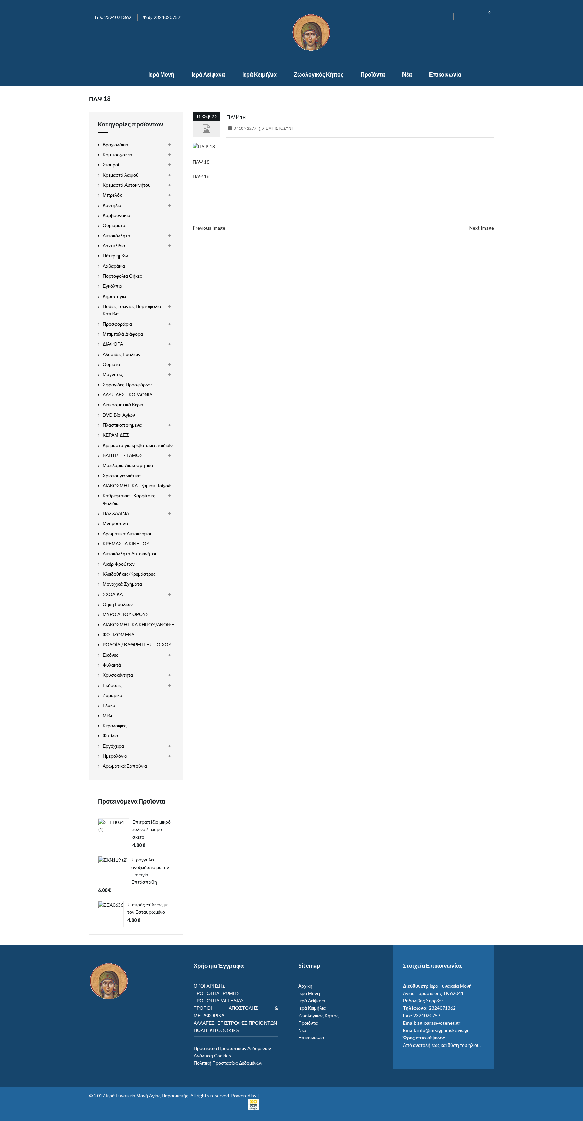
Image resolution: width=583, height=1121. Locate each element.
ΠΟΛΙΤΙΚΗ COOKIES (216, 1030)
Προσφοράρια (117, 324)
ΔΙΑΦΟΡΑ (113, 344)
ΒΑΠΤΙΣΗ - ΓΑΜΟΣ (123, 455)
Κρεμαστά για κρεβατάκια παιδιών (138, 445)
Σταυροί (111, 165)
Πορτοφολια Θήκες (122, 276)
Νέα (407, 74)
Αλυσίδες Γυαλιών (121, 354)
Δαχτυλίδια (114, 245)
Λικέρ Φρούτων (119, 564)
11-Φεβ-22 (206, 116)
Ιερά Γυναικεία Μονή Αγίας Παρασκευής (147, 1095)
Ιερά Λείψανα (208, 74)
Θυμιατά (111, 364)
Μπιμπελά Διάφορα (123, 334)
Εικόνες (110, 655)
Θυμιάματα (114, 225)
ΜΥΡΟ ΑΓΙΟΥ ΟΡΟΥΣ (126, 614)
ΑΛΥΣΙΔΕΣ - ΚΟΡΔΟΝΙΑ (127, 394)
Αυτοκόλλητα (116, 235)
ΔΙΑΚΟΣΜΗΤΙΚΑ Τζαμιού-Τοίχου (137, 485)
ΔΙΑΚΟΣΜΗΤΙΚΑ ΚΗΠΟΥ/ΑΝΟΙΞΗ (139, 624)
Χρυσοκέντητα (118, 675)
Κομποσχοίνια (117, 154)
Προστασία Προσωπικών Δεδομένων (232, 1048)
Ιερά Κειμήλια (259, 74)
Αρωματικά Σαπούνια (125, 766)
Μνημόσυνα (115, 523)
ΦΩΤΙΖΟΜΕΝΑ (118, 634)
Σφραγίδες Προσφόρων (127, 384)
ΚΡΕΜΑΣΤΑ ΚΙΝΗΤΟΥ (126, 543)
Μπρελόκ (112, 195)
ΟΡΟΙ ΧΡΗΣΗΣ (209, 986)
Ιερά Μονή (161, 74)
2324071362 (442, 1008)
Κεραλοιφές (115, 725)
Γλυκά (109, 705)
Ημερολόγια (115, 756)
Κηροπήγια (114, 296)
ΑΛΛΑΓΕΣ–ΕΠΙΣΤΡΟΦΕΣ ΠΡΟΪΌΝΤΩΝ (235, 1023)
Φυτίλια (110, 735)
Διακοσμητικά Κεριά (123, 404)
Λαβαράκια (114, 266)
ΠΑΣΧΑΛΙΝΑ (116, 513)
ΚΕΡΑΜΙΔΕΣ (116, 435)
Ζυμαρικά (112, 695)
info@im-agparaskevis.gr (443, 1030)
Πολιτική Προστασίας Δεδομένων (228, 1063)
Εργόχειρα (113, 746)
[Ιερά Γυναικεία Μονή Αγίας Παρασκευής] (312, 32)
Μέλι (107, 715)
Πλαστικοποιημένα (122, 425)
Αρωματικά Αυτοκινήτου (128, 533)
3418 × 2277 (245, 128)
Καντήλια (112, 205)
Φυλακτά (112, 665)
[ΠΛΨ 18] (204, 146)
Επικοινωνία (445, 74)
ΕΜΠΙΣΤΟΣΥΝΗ (280, 128)
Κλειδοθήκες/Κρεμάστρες (129, 574)
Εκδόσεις (112, 685)
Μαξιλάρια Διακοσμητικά (128, 465)
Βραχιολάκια (115, 144)
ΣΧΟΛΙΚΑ (113, 594)
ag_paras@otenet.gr (438, 1023)
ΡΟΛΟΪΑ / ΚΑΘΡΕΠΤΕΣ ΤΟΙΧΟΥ (137, 644)
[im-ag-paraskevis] (126, 74)
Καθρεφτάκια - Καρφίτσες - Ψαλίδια (130, 499)
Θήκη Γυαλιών (118, 604)
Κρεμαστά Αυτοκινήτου (127, 185)
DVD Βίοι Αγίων (119, 415)
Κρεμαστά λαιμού (121, 175)
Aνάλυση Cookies (212, 1055)
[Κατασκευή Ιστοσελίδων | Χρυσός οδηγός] (253, 1104)
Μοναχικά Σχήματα (122, 584)
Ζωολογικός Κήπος (318, 74)
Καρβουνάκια (116, 215)
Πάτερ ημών (115, 256)
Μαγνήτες (113, 374)
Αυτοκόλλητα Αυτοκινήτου (130, 553)
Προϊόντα (373, 74)
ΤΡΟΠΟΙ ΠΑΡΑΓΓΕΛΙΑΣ (219, 1000)
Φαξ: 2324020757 (162, 17)
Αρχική (305, 986)
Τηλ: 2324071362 (112, 17)
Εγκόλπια (112, 286)
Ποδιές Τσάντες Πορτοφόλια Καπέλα (132, 309)
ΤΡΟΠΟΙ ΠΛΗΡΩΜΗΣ (217, 993)
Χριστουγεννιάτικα (122, 475)
